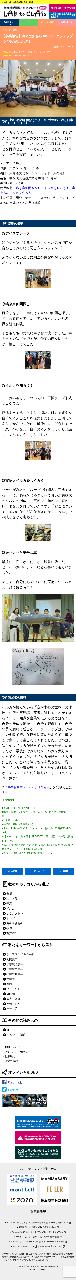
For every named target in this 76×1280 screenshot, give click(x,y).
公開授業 (12, 959)
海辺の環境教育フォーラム (51, 1246)
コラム (28, 22)
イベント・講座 (47, 22)
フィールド (13, 988)
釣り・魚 (12, 898)
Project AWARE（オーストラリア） (27, 1232)
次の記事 (63, 871)
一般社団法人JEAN (55, 1232)
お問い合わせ (66, 22)
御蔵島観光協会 (49, 1227)
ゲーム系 (12, 1008)
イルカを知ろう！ (56, 188)
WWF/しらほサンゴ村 (59, 1223)
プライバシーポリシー (17, 1051)
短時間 (10, 993)
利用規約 (10, 1056)
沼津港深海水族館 (37, 1223)
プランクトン (14, 913)
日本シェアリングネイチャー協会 (24, 1242)
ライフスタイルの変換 (20, 954)
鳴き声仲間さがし (28, 188)
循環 (9, 928)
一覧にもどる (38, 871)
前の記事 (12, 871)
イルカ (10, 908)
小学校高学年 (14, 974)
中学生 (10, 979)
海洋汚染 (12, 933)
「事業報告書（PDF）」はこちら (27, 787)
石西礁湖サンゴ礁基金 (28, 1227)
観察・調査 (13, 998)
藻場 (9, 893)
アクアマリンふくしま (16, 1223)
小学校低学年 (14, 964)
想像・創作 (13, 1003)
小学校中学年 (14, 969)
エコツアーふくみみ (24, 1237)
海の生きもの (14, 923)
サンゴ (10, 918)
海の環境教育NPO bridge (23, 1246)
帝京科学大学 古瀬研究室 (48, 1237)
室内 (9, 983)
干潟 (9, 903)
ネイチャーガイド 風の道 (54, 1242)
